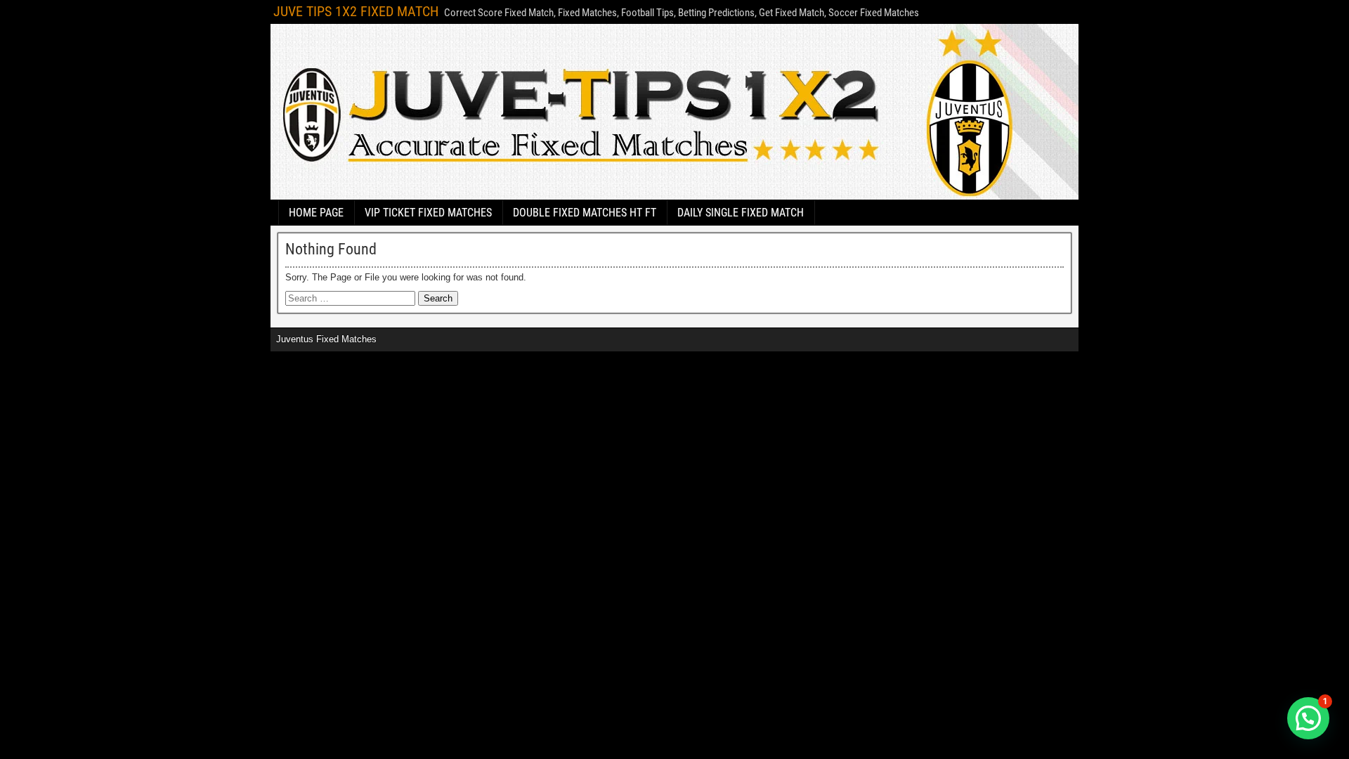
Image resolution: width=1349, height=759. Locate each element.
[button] (1308, 718)
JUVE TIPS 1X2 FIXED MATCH (355, 11)
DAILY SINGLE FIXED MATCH (740, 212)
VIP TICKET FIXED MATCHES (428, 212)
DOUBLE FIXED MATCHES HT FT (584, 212)
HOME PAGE (316, 212)
